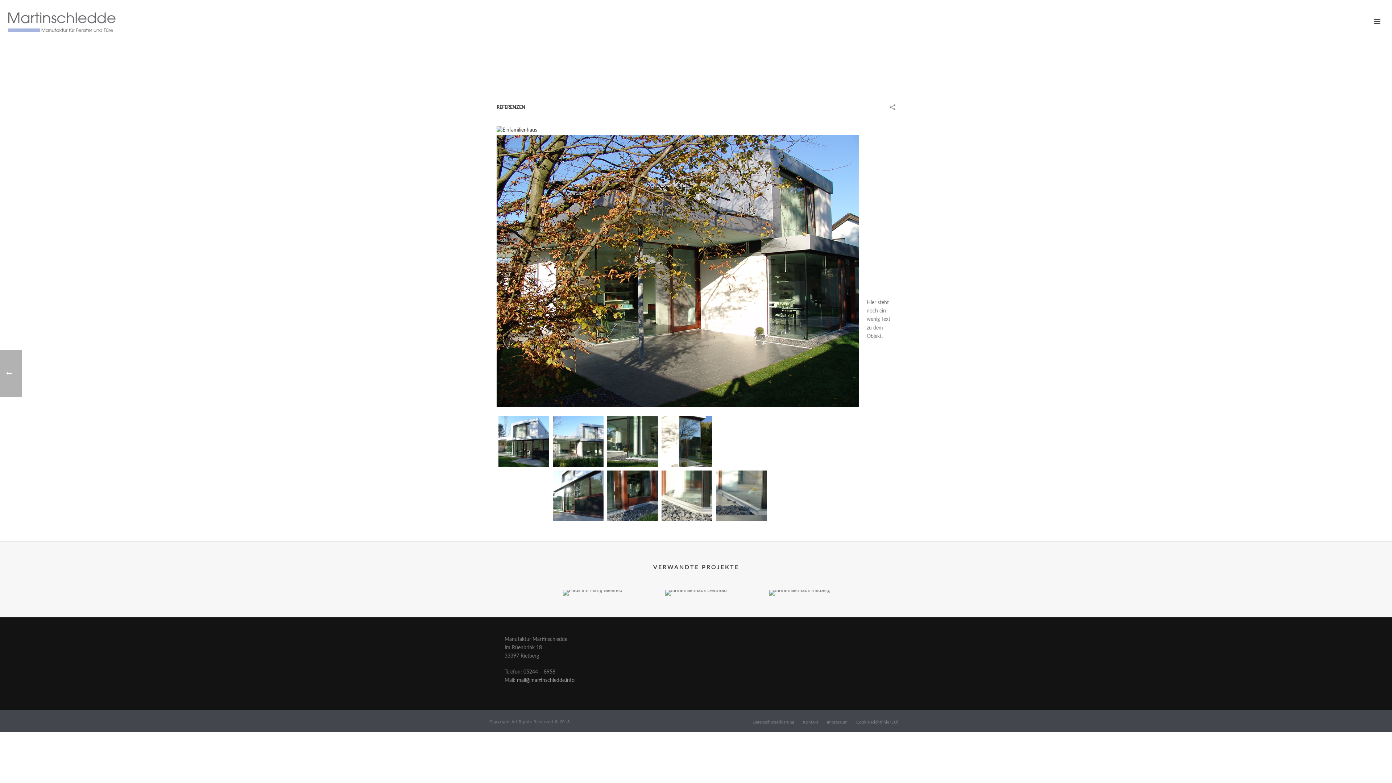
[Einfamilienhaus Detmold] (696, 615)
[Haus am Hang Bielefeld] (593, 615)
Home (811, 78)
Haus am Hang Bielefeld (592, 576)
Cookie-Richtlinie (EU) (877, 722)
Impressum (837, 722)
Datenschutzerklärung (773, 722)
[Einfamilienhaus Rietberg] (799, 615)
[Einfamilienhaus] (517, 130)
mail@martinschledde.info (546, 680)
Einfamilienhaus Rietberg (799, 576)
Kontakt (810, 722)
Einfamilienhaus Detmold (696, 576)
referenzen (835, 78)
